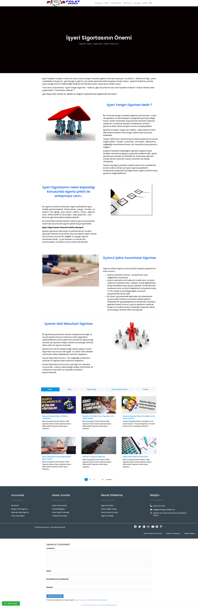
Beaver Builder (112, 605)
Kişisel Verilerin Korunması (153, 533)
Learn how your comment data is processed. (91, 600)
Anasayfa (98, 3)
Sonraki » (109, 479)
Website (49, 587)
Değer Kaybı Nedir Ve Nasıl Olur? (135, 457)
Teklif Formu (127, 3)
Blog (69, 389)
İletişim (145, 3)
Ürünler (106, 3)
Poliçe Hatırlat (116, 3)
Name (48, 571)
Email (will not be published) (57, 579)
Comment (50, 548)
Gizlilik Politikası (189, 533)
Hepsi (50, 389)
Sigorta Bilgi (91, 389)
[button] (135, 526)
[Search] (150, 3)
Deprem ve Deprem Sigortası (93, 457)
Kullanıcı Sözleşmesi (173, 533)
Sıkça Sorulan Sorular (119, 389)
